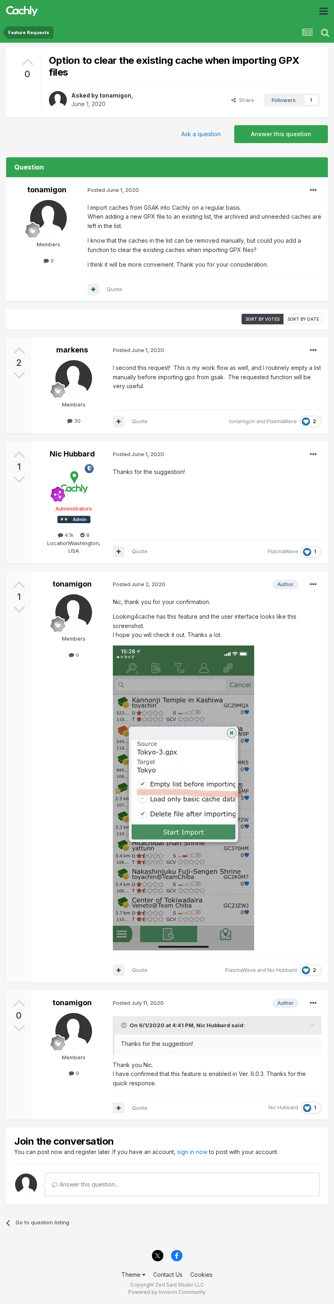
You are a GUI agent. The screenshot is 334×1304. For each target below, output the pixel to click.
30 (77, 420)
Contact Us (167, 1274)
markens (72, 350)
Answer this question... (88, 1184)
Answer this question (281, 133)
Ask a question (201, 133)
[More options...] (313, 190)
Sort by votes (262, 319)
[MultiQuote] (93, 289)
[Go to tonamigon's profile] (58, 100)
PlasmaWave (281, 421)
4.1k (68, 535)
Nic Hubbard (72, 454)
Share (245, 100)
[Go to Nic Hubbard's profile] (73, 482)
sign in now (192, 1151)
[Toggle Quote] (124, 1025)
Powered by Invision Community (167, 1292)
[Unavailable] (183, 796)
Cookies (201, 1274)
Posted (113, 190)
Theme (131, 1274)
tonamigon (115, 95)
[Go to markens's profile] (73, 378)
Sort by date (303, 319)
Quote (114, 289)
